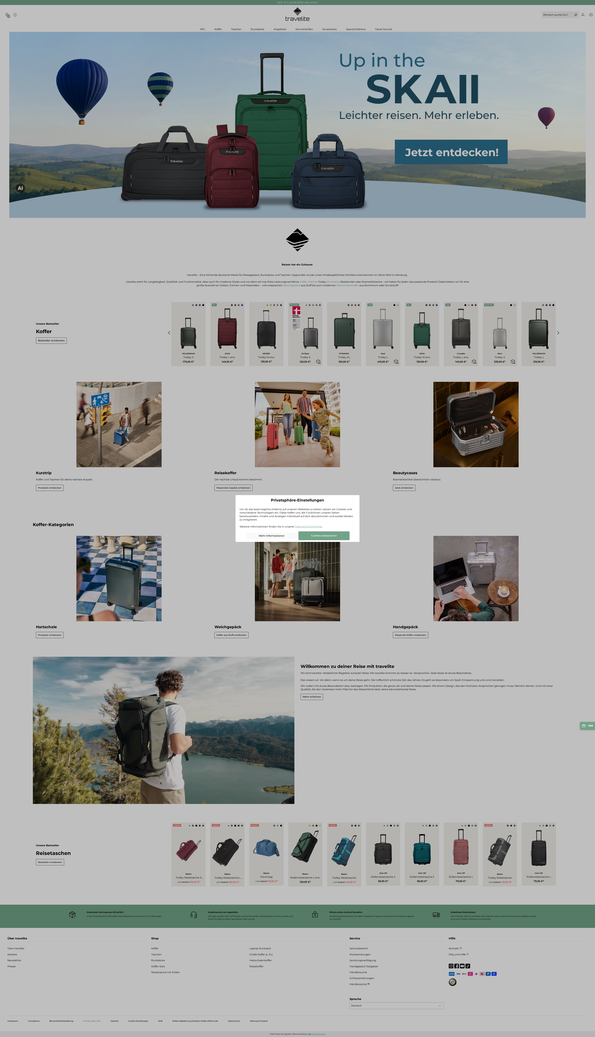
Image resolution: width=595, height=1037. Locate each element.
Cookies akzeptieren (324, 535)
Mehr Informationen (271, 535)
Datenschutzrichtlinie (308, 526)
